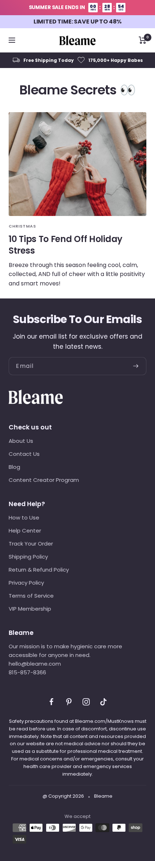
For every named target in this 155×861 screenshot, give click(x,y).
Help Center (25, 530)
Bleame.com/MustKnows (104, 721)
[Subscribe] (139, 366)
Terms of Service (31, 595)
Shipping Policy (28, 556)
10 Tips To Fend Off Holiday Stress (66, 244)
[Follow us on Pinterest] (69, 702)
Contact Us (24, 454)
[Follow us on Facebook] (51, 702)
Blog (14, 467)
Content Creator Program (44, 480)
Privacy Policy (26, 582)
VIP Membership (30, 608)
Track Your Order (31, 543)
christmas (22, 226)
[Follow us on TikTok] (103, 702)
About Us (21, 441)
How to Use (24, 517)
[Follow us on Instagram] (86, 702)
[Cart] (142, 40)
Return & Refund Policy (39, 569)
